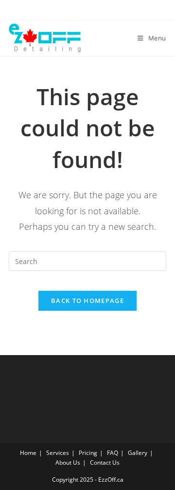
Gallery (137, 453)
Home (28, 453)
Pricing (88, 453)
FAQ (112, 453)
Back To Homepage (87, 300)
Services (57, 453)
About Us (67, 462)
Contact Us (105, 462)
